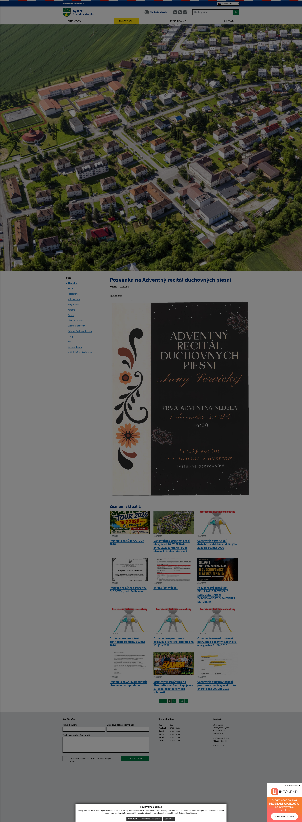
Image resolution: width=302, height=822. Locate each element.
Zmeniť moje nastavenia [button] (151, 819)
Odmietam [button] (169, 819)
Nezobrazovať (292, 785)
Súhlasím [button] (132, 819)
